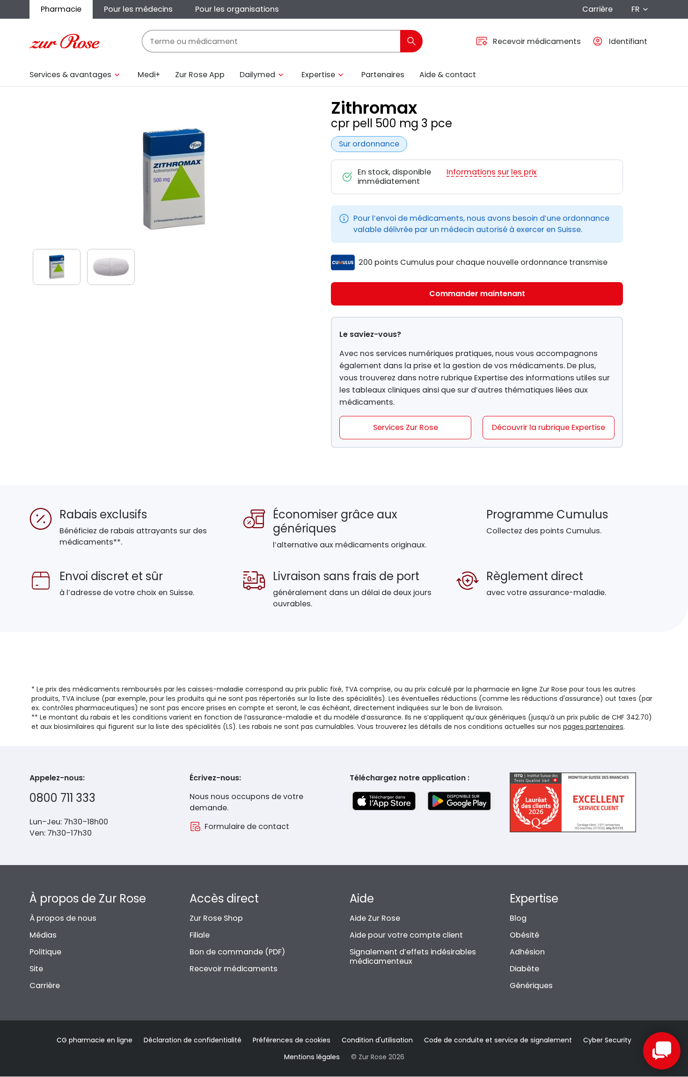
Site (36, 968)
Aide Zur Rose (375, 918)
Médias (43, 935)
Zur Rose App (200, 74)
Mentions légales (312, 1057)
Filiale (200, 935)
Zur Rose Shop (216, 918)
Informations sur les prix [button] (491, 172)
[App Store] (384, 801)
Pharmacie (61, 9)
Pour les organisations (237, 9)
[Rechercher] (411, 41)
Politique (45, 951)
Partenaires (382, 74)
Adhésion (527, 951)
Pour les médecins (138, 9)
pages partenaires (593, 726)
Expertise (318, 74)
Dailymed (257, 74)
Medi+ (149, 74)
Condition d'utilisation (377, 1040)
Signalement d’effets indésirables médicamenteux (413, 956)
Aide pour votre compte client (406, 935)
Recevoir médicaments (234, 968)
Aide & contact (447, 74)
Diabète (524, 968)
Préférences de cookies (291, 1040)
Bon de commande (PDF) (237, 951)
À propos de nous (62, 918)
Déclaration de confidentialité (193, 1040)
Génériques (531, 985)
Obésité (524, 935)
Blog (518, 918)
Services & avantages (70, 74)
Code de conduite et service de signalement (498, 1040)
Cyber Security (607, 1040)
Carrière (597, 9)
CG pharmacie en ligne (94, 1040)
